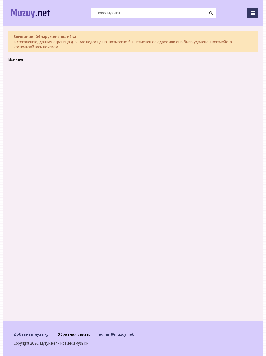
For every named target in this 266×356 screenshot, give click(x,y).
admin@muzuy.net (116, 334)
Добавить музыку (31, 334)
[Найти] (211, 13)
